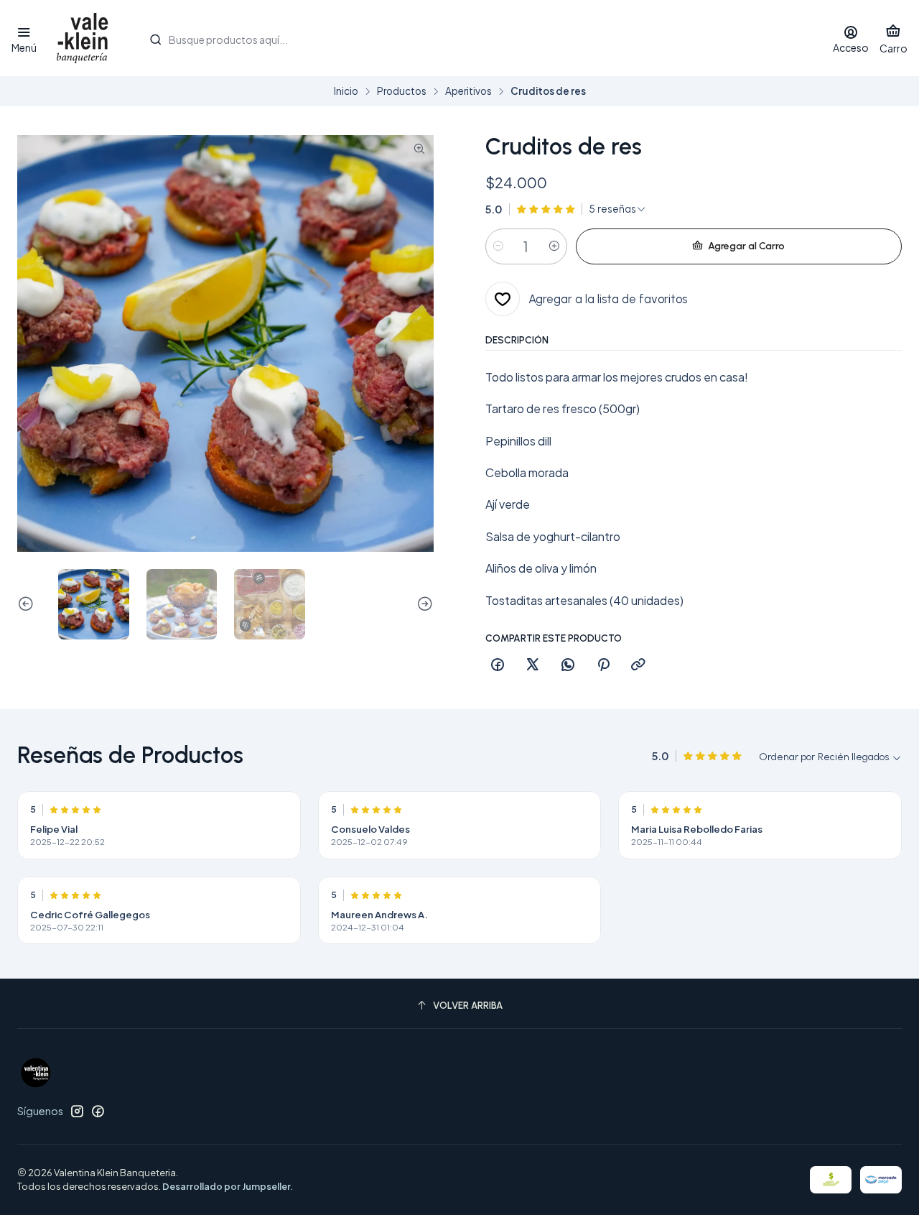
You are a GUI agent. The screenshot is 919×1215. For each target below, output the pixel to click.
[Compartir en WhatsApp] (568, 665)
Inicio (346, 91)
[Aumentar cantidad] (554, 246)
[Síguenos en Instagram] (77, 1111)
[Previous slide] (28, 604)
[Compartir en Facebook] (497, 665)
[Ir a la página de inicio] (82, 38)
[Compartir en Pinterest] (603, 665)
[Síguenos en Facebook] (97, 1111)
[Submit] (155, 39)
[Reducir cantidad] (498, 246)
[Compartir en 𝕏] (533, 665)
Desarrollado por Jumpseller (226, 1186)
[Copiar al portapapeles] (638, 665)
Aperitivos (468, 91)
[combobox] (475, 38)
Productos (401, 91)
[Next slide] (423, 604)
